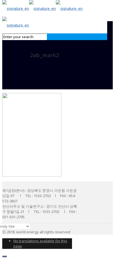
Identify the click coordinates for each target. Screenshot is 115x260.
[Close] (4, 256)
